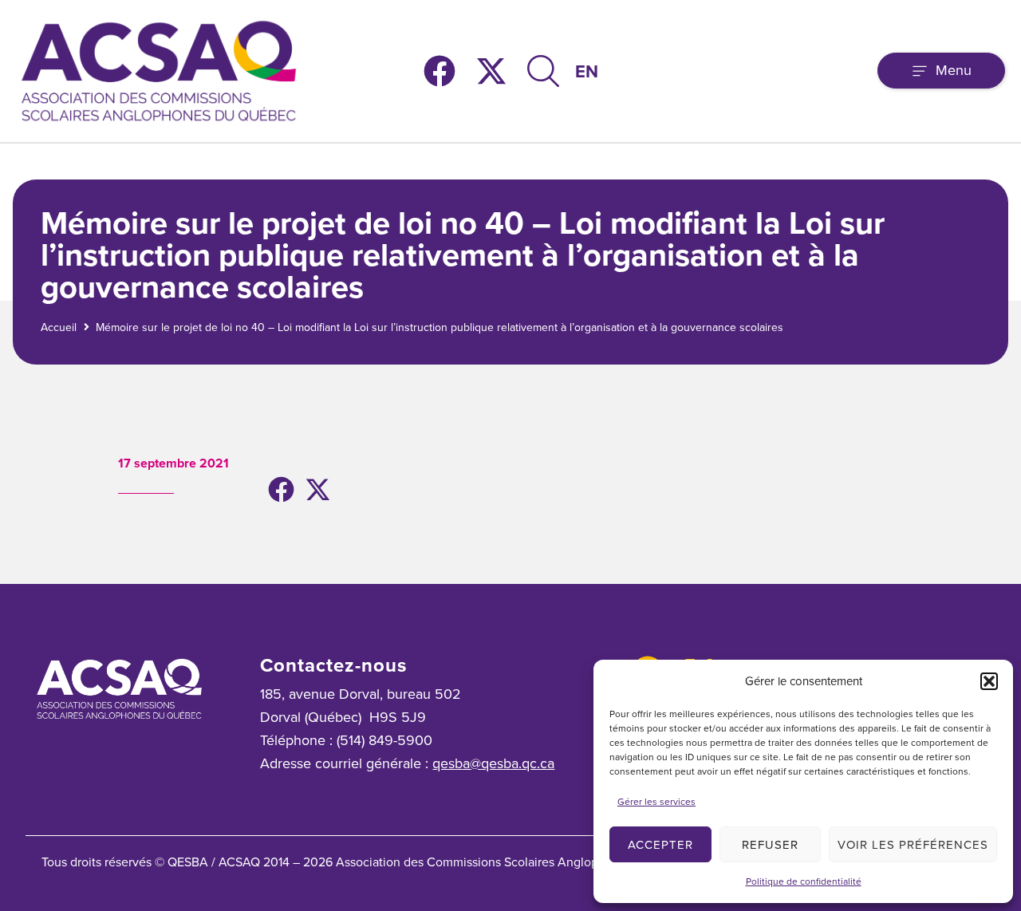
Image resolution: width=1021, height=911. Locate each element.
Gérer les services (656, 802)
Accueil (59, 327)
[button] (989, 681)
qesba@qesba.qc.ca (493, 763)
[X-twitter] (491, 71)
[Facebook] (439, 71)
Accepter (660, 845)
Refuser (770, 845)
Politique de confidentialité (803, 881)
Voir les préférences (913, 845)
